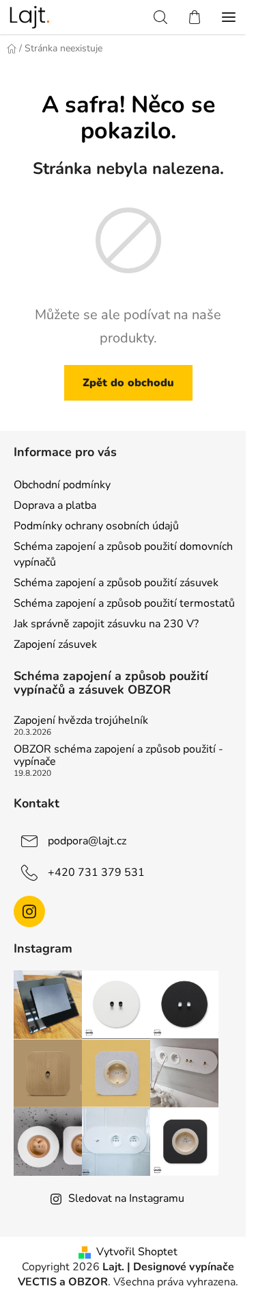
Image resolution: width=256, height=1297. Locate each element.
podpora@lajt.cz (87, 840)
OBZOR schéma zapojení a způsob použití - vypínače (118, 756)
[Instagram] (29, 911)
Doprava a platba (55, 505)
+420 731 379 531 (96, 872)
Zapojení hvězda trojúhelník (81, 721)
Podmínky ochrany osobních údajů (96, 525)
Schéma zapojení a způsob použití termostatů (124, 603)
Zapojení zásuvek (55, 644)
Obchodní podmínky (62, 484)
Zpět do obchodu (128, 382)
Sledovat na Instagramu (126, 1198)
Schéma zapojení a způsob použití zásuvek (116, 582)
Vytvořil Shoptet (136, 1251)
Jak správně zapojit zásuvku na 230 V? (106, 623)
